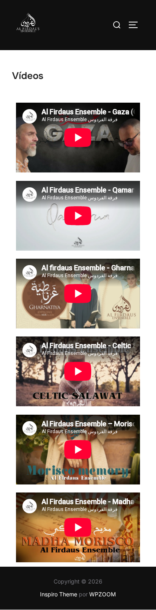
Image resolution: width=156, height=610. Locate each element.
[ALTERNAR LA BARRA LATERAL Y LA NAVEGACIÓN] (136, 25)
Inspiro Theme (58, 594)
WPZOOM (102, 594)
